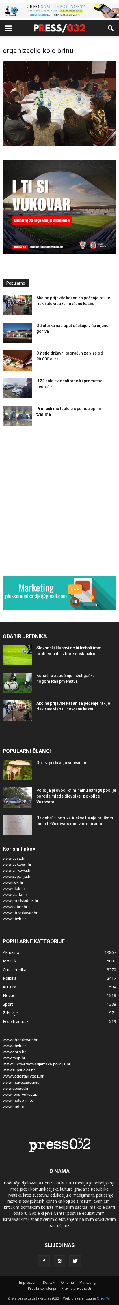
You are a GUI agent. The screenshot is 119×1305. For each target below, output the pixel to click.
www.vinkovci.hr (17, 870)
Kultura (9, 987)
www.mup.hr (14, 1058)
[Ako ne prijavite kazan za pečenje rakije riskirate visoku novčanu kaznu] (17, 305)
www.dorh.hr (14, 1052)
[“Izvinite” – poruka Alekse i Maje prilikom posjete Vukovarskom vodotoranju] (17, 825)
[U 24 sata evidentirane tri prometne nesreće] (17, 388)
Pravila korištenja (42, 1288)
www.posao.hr (16, 1088)
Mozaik (9, 961)
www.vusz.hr (14, 858)
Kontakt (49, 1282)
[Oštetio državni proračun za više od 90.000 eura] (17, 360)
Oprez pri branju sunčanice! (62, 762)
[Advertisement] (59, 502)
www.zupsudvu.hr (19, 1070)
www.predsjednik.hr (20, 900)
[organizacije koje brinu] (59, 144)
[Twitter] (75, 1261)
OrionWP (104, 1298)
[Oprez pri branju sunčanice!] (17, 770)
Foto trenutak (16, 1021)
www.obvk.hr (14, 918)
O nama (67, 1282)
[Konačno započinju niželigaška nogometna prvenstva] (17, 683)
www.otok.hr (14, 888)
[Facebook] (44, 1261)
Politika (9, 978)
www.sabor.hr (15, 906)
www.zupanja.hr (17, 876)
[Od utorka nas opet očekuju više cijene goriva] (17, 333)
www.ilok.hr (13, 882)
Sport (8, 1004)
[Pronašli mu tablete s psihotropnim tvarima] (17, 416)
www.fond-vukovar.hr (22, 1094)
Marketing (87, 1282)
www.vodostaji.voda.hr (23, 1076)
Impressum (28, 1282)
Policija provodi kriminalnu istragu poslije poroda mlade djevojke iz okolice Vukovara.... (76, 796)
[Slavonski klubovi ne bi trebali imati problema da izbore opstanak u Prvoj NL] (17, 655)
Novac (9, 995)
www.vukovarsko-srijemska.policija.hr (36, 1064)
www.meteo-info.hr (20, 1100)
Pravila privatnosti (76, 1288)
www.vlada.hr (15, 894)
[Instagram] (59, 1261)
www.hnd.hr (13, 1106)
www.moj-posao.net (21, 1082)
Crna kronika (14, 969)
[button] (111, 28)
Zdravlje (10, 1013)
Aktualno (11, 952)
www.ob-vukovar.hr (20, 912)
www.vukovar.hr (17, 864)
